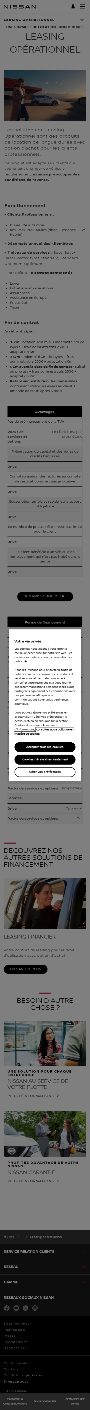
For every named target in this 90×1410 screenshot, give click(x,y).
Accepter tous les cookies (45, 747)
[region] (45, 705)
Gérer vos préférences (45, 772)
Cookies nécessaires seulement (45, 759)
